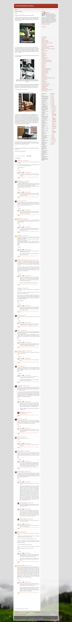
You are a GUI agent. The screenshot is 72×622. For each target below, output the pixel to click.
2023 (52, 98)
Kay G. (18, 330)
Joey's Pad (43, 62)
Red (18, 315)
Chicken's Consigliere (45, 41)
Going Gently (44, 54)
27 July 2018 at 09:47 (27, 249)
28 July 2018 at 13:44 (27, 461)
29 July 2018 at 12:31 (28, 565)
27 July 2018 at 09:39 (27, 192)
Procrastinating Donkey (24, 6)
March (53, 138)
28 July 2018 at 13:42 (27, 443)
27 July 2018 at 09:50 (27, 275)
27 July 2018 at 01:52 (26, 181)
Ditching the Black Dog (45, 47)
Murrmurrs (43, 67)
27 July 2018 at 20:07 (27, 401)
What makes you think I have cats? (47, 89)
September (54, 110)
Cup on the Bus (44, 45)
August (53, 111)
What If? (53, 130)
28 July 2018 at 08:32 (27, 471)
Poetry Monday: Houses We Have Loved (54, 115)
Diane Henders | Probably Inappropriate (48, 46)
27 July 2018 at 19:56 (27, 322)
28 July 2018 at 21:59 (27, 524)
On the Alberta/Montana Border (46, 69)
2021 (52, 101)
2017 (52, 142)
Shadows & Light (44, 76)
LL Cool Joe (19, 160)
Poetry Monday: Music (54, 124)
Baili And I (43, 39)
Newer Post (17, 612)
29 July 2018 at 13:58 (27, 582)
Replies (19, 170)
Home (16, 9)
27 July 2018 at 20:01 (27, 342)
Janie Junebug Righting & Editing (47, 61)
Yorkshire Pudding (20, 471)
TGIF (52, 116)
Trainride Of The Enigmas (46, 83)
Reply (18, 168)
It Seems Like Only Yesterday (46, 60)
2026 (52, 94)
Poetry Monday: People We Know (54, 132)
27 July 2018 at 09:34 (27, 172)
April (53, 137)
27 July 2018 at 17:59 (26, 385)
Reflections (43, 74)
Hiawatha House (44, 55)
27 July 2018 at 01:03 (25, 160)
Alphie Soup (19, 235)
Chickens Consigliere (20, 565)
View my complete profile (45, 24)
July (52, 112)
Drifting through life (45, 50)
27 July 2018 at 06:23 (25, 235)
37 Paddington (44, 38)
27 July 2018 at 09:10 (25, 288)
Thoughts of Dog (44, 81)
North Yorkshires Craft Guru (46, 68)
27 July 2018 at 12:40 (23, 330)
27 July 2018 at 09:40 (27, 210)
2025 (52, 96)
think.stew (43, 80)
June (53, 134)
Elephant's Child (20, 181)
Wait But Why (44, 87)
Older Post (37, 612)
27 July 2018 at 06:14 (25, 218)
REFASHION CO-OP (45, 73)
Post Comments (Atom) (22, 614)
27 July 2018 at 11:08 (22, 315)
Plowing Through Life (45, 70)
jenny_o (21, 172)
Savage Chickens (44, 75)
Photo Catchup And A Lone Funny (54, 122)
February (53, 139)
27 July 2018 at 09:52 (27, 305)
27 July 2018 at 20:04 (27, 375)
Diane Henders (19, 385)
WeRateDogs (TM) (44, 88)
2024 (52, 97)
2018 (52, 105)
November (53, 107)
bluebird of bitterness (45, 40)
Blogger (41, 618)
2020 (52, 102)
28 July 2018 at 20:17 (28, 412)
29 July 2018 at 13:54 (27, 553)
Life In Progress (44, 63)
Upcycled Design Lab (45, 86)
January (53, 141)
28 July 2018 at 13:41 (27, 428)
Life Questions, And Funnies (54, 126)
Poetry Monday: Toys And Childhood (54, 119)
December (53, 106)
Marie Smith (19, 218)
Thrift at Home (44, 82)
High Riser (43, 56)
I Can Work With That (45, 57)
